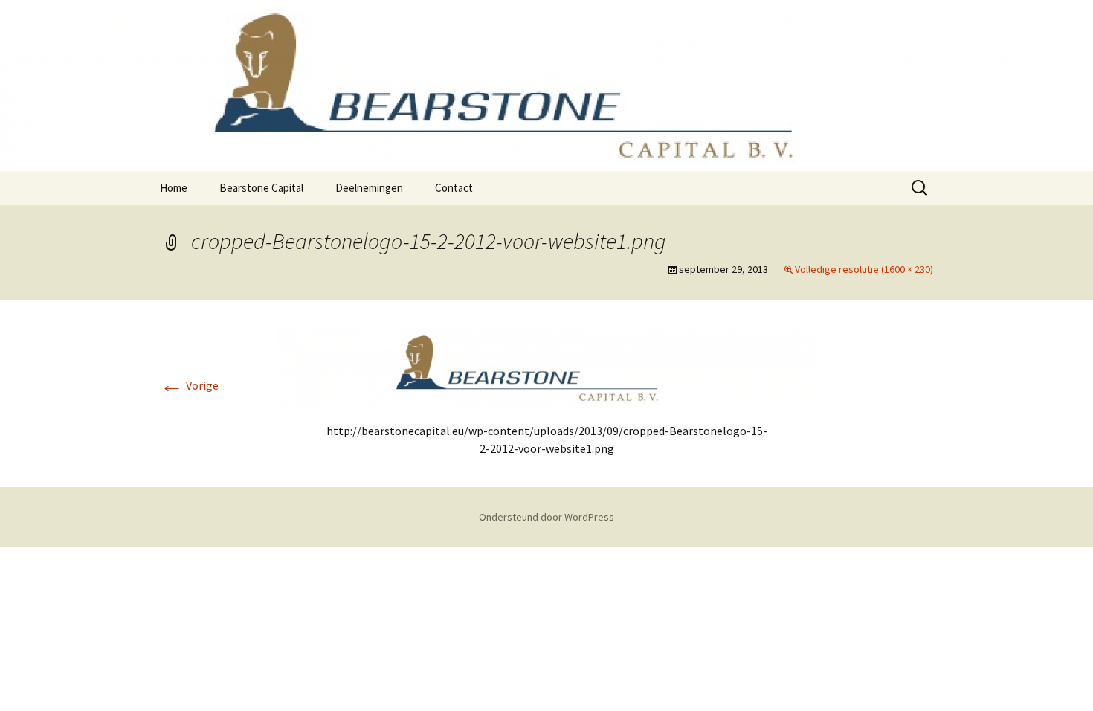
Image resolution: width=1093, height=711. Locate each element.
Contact (454, 188)
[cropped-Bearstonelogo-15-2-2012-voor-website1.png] (546, 366)
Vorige (189, 385)
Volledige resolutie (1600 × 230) (864, 269)
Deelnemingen (369, 188)
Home (173, 188)
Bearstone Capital (261, 188)
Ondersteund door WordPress (546, 517)
